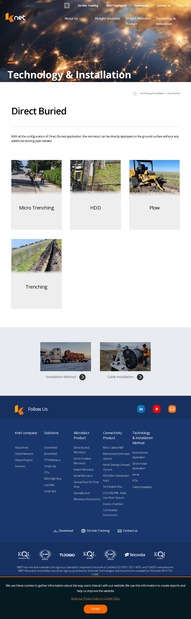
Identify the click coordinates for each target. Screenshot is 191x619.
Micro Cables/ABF (113, 447)
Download (66, 530)
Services (20, 466)
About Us (71, 18)
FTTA (135, 480)
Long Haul (50, 491)
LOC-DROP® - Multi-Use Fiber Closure (115, 495)
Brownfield (50, 453)
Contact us (164, 5)
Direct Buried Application (140, 455)
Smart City (50, 466)
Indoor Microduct (84, 469)
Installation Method (61, 376)
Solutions (51, 433)
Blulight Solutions (107, 18)
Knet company (26, 433)
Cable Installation (120, 376)
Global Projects (24, 460)
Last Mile (49, 485)
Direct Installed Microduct (82, 461)
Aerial (135, 474)
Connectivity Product (112, 435)
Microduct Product (81, 435)
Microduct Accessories (87, 499)
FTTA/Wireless (52, 460)
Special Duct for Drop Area (86, 484)
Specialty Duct (82, 493)
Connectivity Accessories (110, 512)
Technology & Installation (166, 21)
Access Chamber (113, 504)
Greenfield (50, 447)
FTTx (46, 472)
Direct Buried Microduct (81, 450)
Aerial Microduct (83, 475)
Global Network (24, 453)
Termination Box (112, 486)
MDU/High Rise (53, 478)
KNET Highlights (116, 5)
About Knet (21, 447)
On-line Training (88, 5)
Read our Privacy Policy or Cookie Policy (95, 598)
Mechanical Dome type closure (116, 456)
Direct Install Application (139, 466)
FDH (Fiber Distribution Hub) (116, 478)
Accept (95, 609)
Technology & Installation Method (142, 438)
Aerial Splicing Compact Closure (116, 467)
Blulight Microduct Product (138, 21)
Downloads (142, 5)
